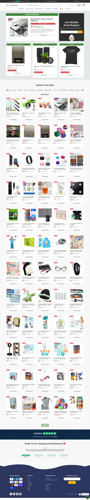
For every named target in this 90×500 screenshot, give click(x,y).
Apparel (48, 8)
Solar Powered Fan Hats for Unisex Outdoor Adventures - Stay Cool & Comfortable (13, 140)
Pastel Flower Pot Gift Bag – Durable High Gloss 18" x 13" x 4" (60, 224)
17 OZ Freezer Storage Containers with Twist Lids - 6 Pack (28, 224)
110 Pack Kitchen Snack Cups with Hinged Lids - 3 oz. (44, 114)
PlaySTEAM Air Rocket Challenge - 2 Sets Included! (29, 385)
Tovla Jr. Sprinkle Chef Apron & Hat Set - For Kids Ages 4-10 (44, 331)
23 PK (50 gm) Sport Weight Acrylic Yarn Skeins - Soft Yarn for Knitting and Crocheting (60, 412)
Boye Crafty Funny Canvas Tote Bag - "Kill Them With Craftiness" (29, 278)
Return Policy (30, 485)
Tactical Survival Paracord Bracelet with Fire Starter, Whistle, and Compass (76, 278)
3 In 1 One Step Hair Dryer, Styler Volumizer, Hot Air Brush (44, 278)
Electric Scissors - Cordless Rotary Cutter (28, 114)
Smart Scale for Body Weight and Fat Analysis (76, 224)
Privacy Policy (30, 483)
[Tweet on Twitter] (14, 38)
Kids (62, 8)
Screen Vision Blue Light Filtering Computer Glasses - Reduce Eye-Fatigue (60, 278)
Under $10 (14, 90)
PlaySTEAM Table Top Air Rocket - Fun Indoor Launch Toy (76, 358)
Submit (72, 482)
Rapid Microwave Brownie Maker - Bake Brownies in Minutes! (28, 412)
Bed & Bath (71, 90)
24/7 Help (72, 5)
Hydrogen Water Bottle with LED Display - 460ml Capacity (28, 331)
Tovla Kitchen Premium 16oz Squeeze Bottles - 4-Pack (59, 305)
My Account (81, 5)
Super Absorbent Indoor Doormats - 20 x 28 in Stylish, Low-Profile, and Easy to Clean (76, 169)
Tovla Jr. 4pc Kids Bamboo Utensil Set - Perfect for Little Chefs (44, 358)
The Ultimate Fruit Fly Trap (59, 196)
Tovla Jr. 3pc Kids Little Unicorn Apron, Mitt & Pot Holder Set (44, 251)
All (10, 90)
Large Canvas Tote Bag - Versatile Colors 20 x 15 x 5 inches (44, 169)
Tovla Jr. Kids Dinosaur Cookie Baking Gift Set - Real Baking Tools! (60, 331)
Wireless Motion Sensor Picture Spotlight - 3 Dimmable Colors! (12, 358)
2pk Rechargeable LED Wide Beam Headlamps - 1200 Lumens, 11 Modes (76, 305)
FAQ (28, 480)
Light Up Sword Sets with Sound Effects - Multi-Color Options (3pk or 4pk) (13, 114)
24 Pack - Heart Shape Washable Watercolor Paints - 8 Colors (76, 140)
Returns (47, 486)
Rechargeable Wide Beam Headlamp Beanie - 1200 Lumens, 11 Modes (45, 305)
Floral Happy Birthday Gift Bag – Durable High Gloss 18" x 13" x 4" (28, 251)
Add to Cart (18, 73)
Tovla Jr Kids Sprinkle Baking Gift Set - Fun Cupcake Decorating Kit (76, 331)
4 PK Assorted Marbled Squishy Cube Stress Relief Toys (60, 140)
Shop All (22, 8)
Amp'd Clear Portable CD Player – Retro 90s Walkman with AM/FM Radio (60, 251)
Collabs (29, 490)
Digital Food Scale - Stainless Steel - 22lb (44, 140)
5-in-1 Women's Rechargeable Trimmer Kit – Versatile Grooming (76, 114)
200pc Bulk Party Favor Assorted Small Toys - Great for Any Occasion (13, 278)
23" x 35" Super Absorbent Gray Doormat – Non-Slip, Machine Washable (44, 224)
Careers (29, 486)
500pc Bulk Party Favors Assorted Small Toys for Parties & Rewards (76, 251)
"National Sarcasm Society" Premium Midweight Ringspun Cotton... (70, 67)
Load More (45, 425)
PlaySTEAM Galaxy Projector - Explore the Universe (59, 385)
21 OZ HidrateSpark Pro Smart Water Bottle (12, 169)
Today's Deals (30, 8)
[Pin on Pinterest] (12, 38)
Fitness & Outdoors (48, 90)
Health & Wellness (64, 90)
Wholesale (47, 489)
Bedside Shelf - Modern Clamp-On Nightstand (42, 20)
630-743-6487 (48, 478)
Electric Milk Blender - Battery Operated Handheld (12, 197)
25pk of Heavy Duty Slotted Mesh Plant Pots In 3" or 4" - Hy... (44, 67)
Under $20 (20, 90)
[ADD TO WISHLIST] (29, 73)
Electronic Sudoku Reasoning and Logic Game (13, 412)
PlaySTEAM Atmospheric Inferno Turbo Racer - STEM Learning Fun (44, 385)
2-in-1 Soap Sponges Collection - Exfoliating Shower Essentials (28, 197)
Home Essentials (40, 8)
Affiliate (29, 488)
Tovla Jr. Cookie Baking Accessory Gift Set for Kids (28, 358)
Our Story (29, 478)
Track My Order (48, 484)
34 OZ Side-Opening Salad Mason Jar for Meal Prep (76, 412)
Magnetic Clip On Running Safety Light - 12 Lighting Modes (13, 331)
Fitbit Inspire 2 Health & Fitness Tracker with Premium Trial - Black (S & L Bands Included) (28, 169)
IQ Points (29, 481)
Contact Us (48, 487)
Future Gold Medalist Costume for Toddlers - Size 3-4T (13, 251)
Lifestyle (56, 8)
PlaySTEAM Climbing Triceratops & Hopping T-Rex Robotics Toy (13, 385)
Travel (55, 90)
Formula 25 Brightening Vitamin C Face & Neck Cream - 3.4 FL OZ (44, 197)
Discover (69, 8)
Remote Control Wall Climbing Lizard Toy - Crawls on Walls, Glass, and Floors (28, 305)
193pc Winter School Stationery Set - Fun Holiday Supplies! (13, 305)
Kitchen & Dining (40, 90)
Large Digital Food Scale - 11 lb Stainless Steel (28, 140)
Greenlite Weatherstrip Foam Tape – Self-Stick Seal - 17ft (13, 224)
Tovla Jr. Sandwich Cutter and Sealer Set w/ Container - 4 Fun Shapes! (59, 358)
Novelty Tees (77, 90)
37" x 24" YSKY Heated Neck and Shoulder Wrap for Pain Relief (44, 412)
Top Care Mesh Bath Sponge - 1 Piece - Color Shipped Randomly (60, 169)
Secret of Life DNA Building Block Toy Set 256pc (76, 385)
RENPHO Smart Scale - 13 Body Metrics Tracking (76, 197)
